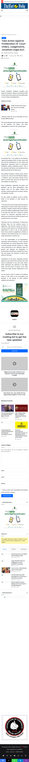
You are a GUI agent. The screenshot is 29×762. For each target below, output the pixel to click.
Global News (10, 34)
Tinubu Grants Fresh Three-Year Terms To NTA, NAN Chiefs (18, 107)
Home (4, 34)
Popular (5, 549)
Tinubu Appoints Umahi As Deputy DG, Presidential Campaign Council (7, 432)
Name (3, 470)
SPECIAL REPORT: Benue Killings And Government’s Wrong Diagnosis (18, 583)
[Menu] (2, 10)
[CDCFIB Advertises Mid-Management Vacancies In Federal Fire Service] (6, 577)
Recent (14, 549)
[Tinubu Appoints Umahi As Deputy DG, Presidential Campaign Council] (7, 425)
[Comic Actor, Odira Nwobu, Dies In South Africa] (6, 570)
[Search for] (27, 10)
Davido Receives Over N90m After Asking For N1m (19, 554)
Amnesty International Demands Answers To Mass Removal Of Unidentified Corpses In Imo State (21, 433)
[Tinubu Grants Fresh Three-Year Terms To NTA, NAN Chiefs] (5, 107)
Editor (5, 55)
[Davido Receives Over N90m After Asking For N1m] (6, 556)
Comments (24, 549)
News (15, 34)
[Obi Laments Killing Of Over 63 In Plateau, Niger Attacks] (7, 408)
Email (3, 477)
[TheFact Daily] (14, 6)
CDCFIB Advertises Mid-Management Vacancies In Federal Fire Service (19, 576)
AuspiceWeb (19, 749)
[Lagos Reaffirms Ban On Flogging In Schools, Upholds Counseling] (6, 563)
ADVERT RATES (19, 751)
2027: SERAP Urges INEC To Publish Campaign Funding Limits (20, 415)
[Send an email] (6, 55)
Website (3, 483)
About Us (12, 751)
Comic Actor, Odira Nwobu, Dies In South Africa (19, 568)
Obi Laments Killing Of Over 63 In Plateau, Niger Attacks (7, 414)
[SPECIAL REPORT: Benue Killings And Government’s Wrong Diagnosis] (6, 584)
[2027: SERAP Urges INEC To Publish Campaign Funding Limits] (21, 408)
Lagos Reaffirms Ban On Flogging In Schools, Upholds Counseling (18, 562)
